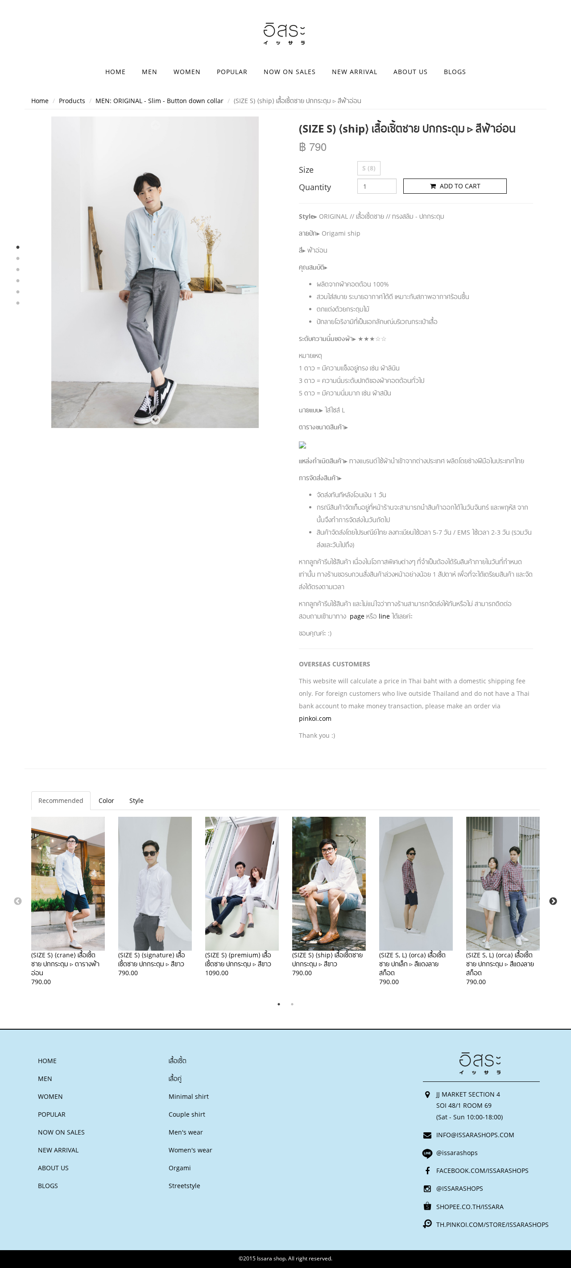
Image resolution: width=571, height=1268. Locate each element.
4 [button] (17, 281)
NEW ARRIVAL (354, 71)
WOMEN (187, 71)
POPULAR (232, 71)
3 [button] (17, 270)
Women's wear (190, 1150)
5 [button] (17, 292)
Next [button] (155, 419)
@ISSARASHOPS (459, 1188)
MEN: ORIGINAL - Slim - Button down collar (159, 100)
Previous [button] (155, 125)
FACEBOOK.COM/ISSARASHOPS (482, 1170)
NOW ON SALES (290, 71)
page (357, 616)
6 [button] (17, 303)
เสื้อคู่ (175, 1078)
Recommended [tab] (60, 800)
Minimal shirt (189, 1096)
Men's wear (186, 1132)
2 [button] (17, 258)
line (384, 616)
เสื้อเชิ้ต (177, 1060)
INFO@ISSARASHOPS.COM (475, 1135)
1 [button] (17, 247)
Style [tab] (136, 800)
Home (40, 100)
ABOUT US (410, 71)
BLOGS (455, 71)
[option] (155, 272)
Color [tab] (106, 800)
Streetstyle (184, 1185)
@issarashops (457, 1152)
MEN (149, 71)
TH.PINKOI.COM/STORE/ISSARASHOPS (492, 1224)
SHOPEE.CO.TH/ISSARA (470, 1206)
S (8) (369, 168)
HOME (115, 71)
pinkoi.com (315, 718)
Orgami (180, 1168)
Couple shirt (187, 1114)
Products (72, 100)
